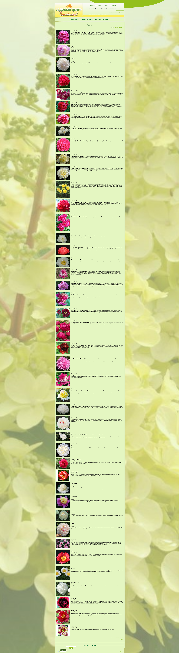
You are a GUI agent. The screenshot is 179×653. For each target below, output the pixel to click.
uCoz (120, 651)
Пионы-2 (117, 27)
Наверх (122, 639)
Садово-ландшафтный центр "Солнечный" (103, 5)
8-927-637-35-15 (120, 10)
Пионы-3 (121, 27)
